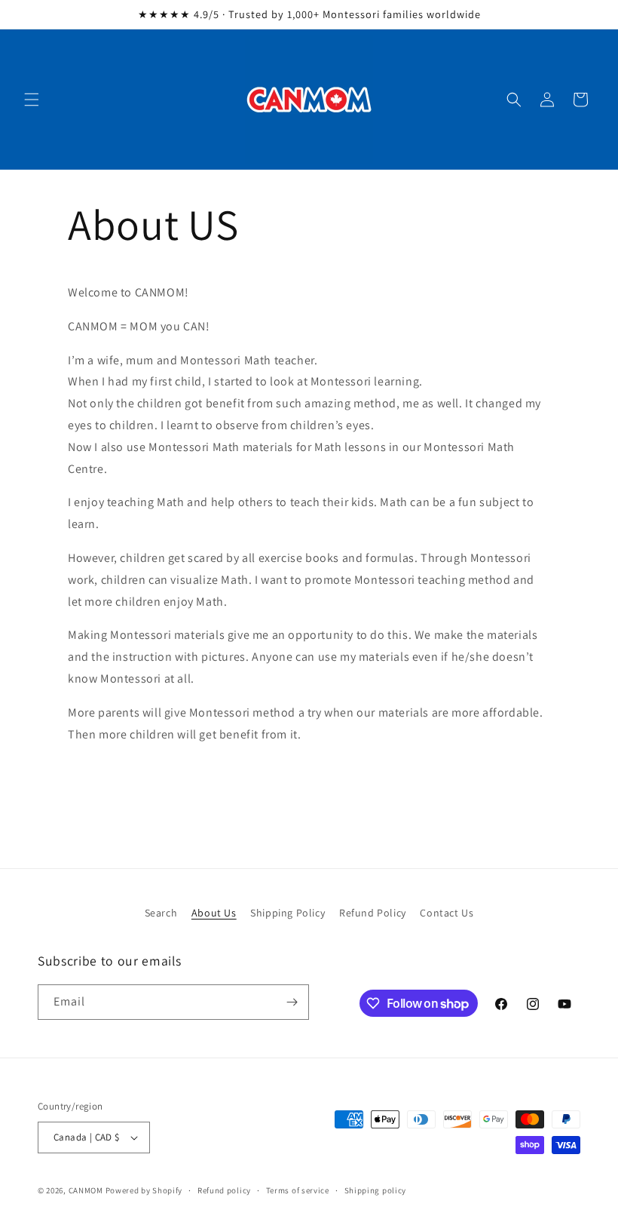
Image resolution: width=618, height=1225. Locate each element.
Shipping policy (375, 1190)
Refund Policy (372, 913)
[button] (31, 99)
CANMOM (86, 1190)
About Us (214, 913)
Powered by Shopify (144, 1190)
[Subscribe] (291, 1002)
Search (161, 913)
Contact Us (446, 913)
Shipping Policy (287, 913)
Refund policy (224, 1190)
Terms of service (297, 1190)
